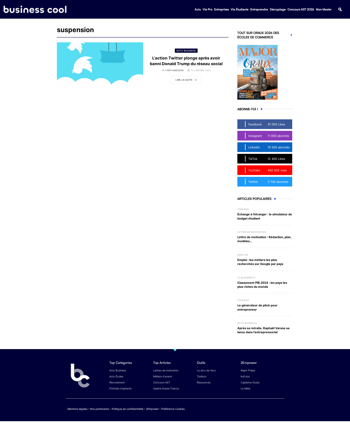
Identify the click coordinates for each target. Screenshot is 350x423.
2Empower (152, 408)
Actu (198, 9)
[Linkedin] (280, 410)
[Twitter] (252, 408)
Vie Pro (207, 9)
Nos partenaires (99, 408)
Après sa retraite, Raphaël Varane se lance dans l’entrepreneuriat (263, 330)
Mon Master (324, 9)
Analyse (242, 254)
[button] (340, 9)
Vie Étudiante (239, 9)
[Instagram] (280, 408)
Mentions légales (77, 408)
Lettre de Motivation (251, 232)
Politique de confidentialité (127, 408)
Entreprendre (259, 9)
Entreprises (221, 9)
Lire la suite (184, 79)
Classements (246, 277)
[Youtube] (266, 408)
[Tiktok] (273, 408)
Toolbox (243, 209)
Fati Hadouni (175, 70)
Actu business (247, 323)
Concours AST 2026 (300, 9)
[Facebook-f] (259, 408)
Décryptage (278, 9)
